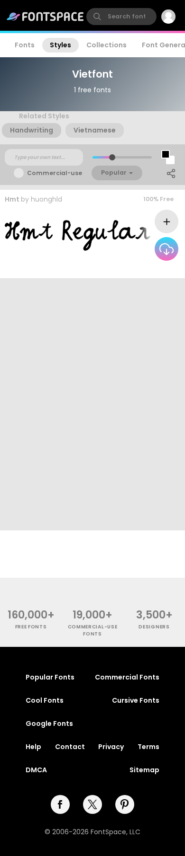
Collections (106, 45)
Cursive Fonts (135, 700)
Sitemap (144, 770)
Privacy (111, 746)
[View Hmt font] (77, 235)
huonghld (46, 199)
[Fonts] (45, 16)
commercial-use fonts (93, 630)
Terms (148, 746)
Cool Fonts (45, 700)
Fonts (25, 45)
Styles (60, 45)
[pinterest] (124, 804)
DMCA (36, 770)
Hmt (12, 199)
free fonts (31, 626)
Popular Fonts (50, 677)
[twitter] (92, 804)
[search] (121, 16)
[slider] (112, 157)
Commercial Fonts (127, 677)
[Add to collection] (166, 221)
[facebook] (60, 804)
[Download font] (166, 249)
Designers (154, 626)
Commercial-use (54, 173)
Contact (70, 746)
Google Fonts (49, 723)
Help (33, 746)
